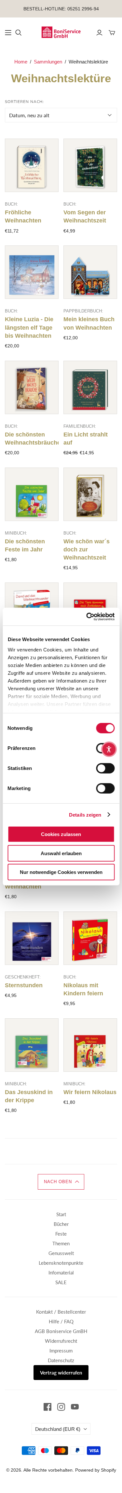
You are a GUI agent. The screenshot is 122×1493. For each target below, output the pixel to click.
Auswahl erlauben (61, 853)
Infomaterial (61, 1272)
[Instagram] (61, 1407)
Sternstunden (24, 985)
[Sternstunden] (32, 938)
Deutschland (57, 1429)
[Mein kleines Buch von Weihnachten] (90, 272)
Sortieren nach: (24, 101)
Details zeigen (85, 814)
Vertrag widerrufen (61, 1372)
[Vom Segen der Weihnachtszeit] (90, 165)
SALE (61, 1282)
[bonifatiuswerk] (61, 32)
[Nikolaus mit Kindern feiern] (90, 938)
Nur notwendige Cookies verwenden (61, 872)
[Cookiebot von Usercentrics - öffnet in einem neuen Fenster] (87, 616)
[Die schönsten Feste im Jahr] (32, 494)
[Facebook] (47, 1407)
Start (61, 1214)
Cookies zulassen (61, 834)
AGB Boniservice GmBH (61, 1331)
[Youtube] (75, 1407)
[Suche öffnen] (18, 32)
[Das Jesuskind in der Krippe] (32, 1045)
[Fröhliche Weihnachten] (32, 165)
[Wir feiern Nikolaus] (90, 1045)
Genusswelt (61, 1253)
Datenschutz (61, 1360)
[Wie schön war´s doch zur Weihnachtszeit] (90, 494)
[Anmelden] (99, 32)
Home (20, 61)
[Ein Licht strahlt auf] (90, 387)
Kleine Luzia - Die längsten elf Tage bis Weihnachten (29, 327)
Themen (61, 1243)
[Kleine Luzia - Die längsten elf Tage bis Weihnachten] (32, 272)
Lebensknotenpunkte (61, 1263)
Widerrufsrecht (61, 1341)
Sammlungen (48, 61)
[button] (61, 1182)
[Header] (8, 32)
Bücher (61, 1224)
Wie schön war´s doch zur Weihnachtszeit (86, 549)
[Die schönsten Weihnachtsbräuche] (32, 387)
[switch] (105, 768)
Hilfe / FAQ (61, 1321)
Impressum (61, 1350)
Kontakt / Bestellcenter (61, 1312)
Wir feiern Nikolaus (89, 1092)
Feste (61, 1234)
